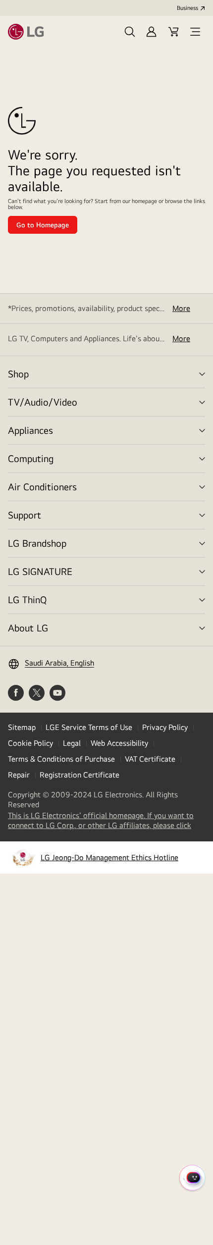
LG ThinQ (27, 599)
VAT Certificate (150, 759)
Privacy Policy (165, 727)
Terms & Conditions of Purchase (61, 759)
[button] (130, 32)
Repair (19, 774)
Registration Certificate (79, 774)
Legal (72, 743)
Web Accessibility (119, 743)
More (181, 308)
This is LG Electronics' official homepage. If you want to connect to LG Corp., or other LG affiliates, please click (106, 820)
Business (187, 7)
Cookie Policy (30, 743)
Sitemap (22, 727)
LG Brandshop (37, 543)
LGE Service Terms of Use (89, 727)
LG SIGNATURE (40, 571)
